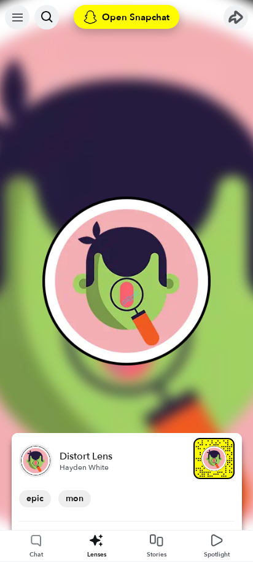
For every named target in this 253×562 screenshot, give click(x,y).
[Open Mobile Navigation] (17, 17)
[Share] (236, 17)
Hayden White (84, 467)
